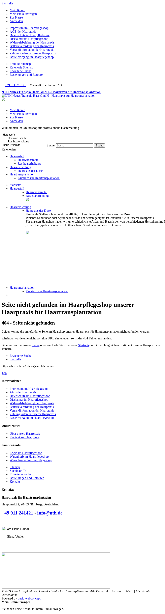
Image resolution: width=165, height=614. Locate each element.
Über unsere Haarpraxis (25, 433)
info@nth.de (50, 512)
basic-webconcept (29, 598)
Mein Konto (17, 10)
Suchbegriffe (18, 470)
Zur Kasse (16, 17)
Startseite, (84, 345)
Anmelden (16, 21)
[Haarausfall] (24, 135)
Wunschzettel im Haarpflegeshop (31, 460)
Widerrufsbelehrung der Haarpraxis (32, 42)
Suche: (51, 145)
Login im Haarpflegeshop (26, 453)
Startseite (7, 3)
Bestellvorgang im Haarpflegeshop (32, 57)
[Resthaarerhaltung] (24, 141)
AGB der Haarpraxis (23, 31)
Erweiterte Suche (20, 71)
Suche (35, 345)
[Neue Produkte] (24, 145)
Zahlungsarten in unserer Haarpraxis (33, 53)
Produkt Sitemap (20, 63)
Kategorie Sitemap (21, 67)
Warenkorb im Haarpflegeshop (29, 456)
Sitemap (15, 467)
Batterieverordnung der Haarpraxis (32, 46)
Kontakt (15, 481)
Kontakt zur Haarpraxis (24, 437)
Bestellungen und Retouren (27, 74)
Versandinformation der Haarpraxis (32, 49)
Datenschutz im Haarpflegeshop (30, 35)
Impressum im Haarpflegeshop (29, 28)
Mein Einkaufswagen (23, 14)
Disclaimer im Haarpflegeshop (29, 38)
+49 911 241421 (15, 85)
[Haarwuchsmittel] (24, 138)
